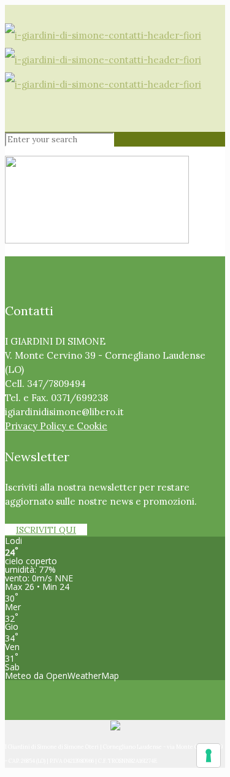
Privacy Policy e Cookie (56, 426)
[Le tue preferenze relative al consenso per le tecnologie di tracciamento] (208, 755)
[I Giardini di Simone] (103, 59)
